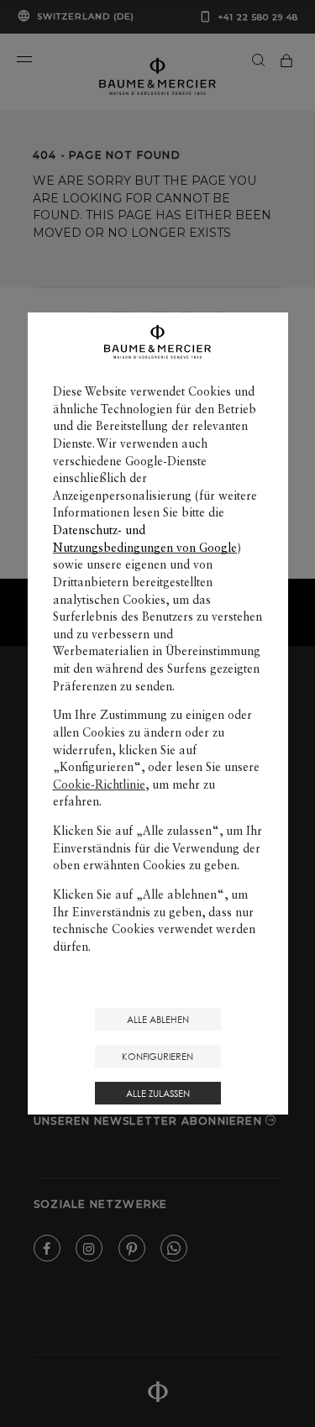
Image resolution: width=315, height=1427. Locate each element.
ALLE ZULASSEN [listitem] (158, 1093)
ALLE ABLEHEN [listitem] (158, 1019)
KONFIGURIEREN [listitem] (157, 1056)
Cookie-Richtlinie (99, 784)
